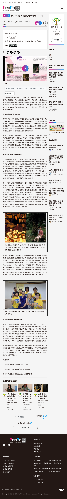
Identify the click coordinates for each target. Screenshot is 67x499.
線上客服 (34, 3)
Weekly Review (39, 452)
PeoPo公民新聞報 (9, 460)
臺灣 (10, 33)
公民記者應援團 (8, 466)
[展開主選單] (62, 8)
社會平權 (33, 41)
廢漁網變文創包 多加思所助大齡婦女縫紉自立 (56, 90)
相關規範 (37, 446)
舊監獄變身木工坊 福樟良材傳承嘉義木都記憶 (56, 75)
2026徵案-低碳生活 (55, 460)
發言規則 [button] (45, 417)
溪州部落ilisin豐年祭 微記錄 (56, 146)
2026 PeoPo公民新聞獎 (41, 464)
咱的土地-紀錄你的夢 (41, 468)
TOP (61, 489)
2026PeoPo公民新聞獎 (56, 134)
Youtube (9, 445)
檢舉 (45, 22)
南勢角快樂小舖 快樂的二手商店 (42, 396)
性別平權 (27, 41)
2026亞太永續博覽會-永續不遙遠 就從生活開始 (56, 190)
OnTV (6, 15)
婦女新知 (20, 41)
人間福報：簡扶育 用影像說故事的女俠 (15, 364)
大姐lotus (50, 58)
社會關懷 (12, 37)
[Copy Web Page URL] (18, 52)
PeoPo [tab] (19, 417)
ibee (53, 182)
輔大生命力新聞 (12, 402)
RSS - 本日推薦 (38, 483)
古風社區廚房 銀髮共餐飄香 (56, 171)
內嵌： (7, 83)
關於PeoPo (38, 443)
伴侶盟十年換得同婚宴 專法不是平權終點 (27, 397)
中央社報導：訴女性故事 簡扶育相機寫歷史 (17, 369)
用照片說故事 (38, 471)
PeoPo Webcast (8, 463)
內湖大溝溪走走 (55, 180)
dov (53, 149)
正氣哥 (54, 174)
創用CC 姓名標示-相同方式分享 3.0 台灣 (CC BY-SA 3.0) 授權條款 (13, 45)
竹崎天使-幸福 (56, 162)
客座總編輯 (6, 472)
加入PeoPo (12, 3)
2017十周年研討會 (55, 463)
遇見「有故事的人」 (55, 471)
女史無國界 (12, 41)
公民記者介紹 (7, 469)
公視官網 (27, 3)
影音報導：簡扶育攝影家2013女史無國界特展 (17, 374)
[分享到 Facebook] (8, 52)
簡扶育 (39, 41)
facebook (4, 445)
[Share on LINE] (15, 52)
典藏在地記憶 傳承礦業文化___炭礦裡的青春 (56, 217)
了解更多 (56, 40)
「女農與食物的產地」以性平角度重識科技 (11, 397)
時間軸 (36, 449)
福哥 (53, 195)
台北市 (15, 33)
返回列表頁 (25, 428)
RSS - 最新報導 (38, 480)
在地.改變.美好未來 (55, 468)
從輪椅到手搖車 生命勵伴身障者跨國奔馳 (56, 104)
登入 (6, 2)
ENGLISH (20, 3)
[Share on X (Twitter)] (11, 52)
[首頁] (11, 8)
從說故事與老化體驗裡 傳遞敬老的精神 (56, 158)
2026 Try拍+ (38, 460)
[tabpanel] (25, 423)
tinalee (54, 221)
